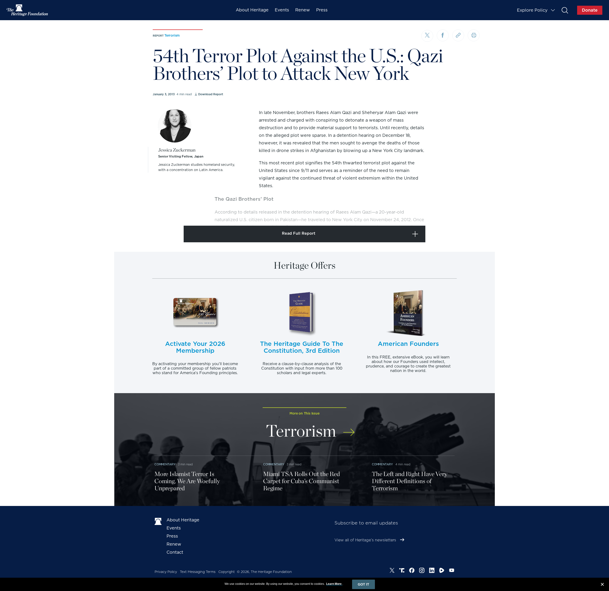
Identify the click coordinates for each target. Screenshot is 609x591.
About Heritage (252, 9)
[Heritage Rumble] (441, 571)
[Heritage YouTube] (451, 571)
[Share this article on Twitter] (427, 36)
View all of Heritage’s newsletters (365, 540)
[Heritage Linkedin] (431, 571)
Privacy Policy (166, 572)
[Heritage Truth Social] (401, 571)
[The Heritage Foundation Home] (28, 10)
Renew (302, 9)
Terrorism (172, 35)
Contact (175, 552)
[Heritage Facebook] (411, 571)
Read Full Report (298, 233)
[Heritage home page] (158, 521)
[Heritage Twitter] (392, 571)
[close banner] (602, 585)
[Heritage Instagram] (421, 571)
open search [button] (565, 10)
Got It (363, 584)
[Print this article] (474, 35)
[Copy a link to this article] (458, 35)
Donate (590, 10)
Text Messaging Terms (198, 572)
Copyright (226, 572)
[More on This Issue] (348, 429)
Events (282, 9)
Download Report (210, 94)
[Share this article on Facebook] (443, 35)
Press (322, 9)
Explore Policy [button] (532, 10)
